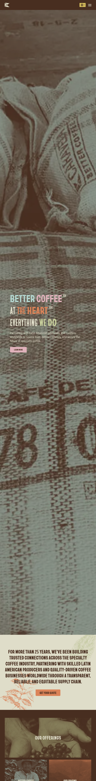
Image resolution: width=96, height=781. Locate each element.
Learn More (18, 349)
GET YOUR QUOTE (48, 693)
